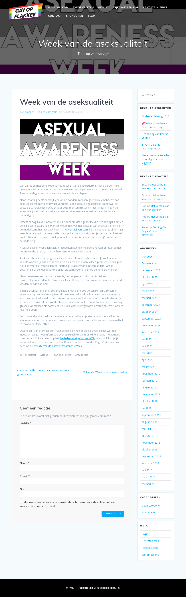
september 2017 (151, 415)
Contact (55, 15)
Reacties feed (150, 547)
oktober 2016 (149, 449)
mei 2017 (147, 429)
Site (22, 489)
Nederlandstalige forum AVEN (77, 338)
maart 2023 (148, 367)
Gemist (103, 7)
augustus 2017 (150, 422)
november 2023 (151, 325)
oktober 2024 (149, 311)
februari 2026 (149, 263)
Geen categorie (48, 112)
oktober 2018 (149, 401)
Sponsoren (74, 15)
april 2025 (147, 284)
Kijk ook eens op (126, 7)
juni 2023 (147, 346)
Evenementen (83, 7)
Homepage (148, 512)
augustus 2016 (150, 463)
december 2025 (151, 270)
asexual (45, 355)
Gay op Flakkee (62, 355)
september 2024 (151, 318)
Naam (24, 463)
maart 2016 (148, 477)
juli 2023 (146, 339)
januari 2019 (149, 387)
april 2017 (147, 435)
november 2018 (151, 394)
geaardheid (81, 355)
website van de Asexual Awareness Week (58, 346)
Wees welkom (58, 7)
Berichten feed (150, 541)
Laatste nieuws (155, 7)
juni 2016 (147, 470)
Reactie (25, 422)
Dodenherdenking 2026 (155, 116)
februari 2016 (149, 484)
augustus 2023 (150, 332)
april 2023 (147, 360)
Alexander (28, 112)
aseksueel (31, 355)
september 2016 (151, 456)
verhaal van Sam (78, 229)
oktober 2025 (149, 277)
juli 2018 (146, 408)
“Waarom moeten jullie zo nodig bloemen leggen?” (155, 159)
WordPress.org (150, 554)
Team (92, 15)
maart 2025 (148, 291)
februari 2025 (149, 298)
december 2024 (151, 304)
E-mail (25, 476)
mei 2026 (147, 256)
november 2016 (151, 442)
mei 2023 (147, 353)
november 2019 (151, 373)
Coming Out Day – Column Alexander (154, 231)
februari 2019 (149, 380)
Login (145, 534)
